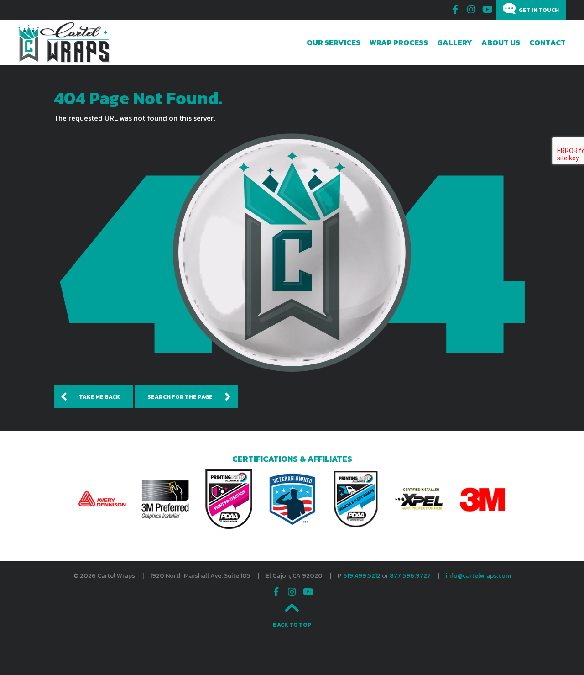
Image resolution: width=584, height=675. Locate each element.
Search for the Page (180, 397)
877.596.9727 (410, 575)
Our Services (333, 42)
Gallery (454, 42)
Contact (547, 42)
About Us (500, 42)
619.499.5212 (362, 575)
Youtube (487, 9)
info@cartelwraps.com (478, 575)
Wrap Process (399, 42)
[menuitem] (333, 42)
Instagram (471, 9)
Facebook (455, 9)
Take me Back (99, 397)
